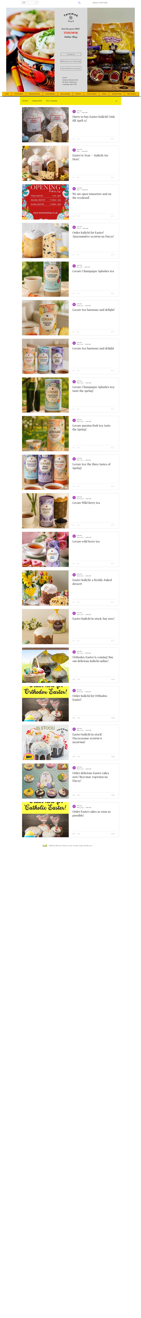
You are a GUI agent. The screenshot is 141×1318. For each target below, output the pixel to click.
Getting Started (37, 101)
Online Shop (70, 36)
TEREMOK (71, 32)
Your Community (51, 101)
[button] (116, 101)
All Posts (25, 101)
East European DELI (70, 29)
